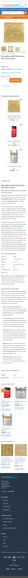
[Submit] (25, 12)
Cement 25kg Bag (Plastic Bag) (6, 402)
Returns (5, 525)
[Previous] (3, 32)
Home (2, 52)
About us (5, 537)
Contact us (5, 546)
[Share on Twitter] (5, 86)
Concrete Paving (11, 53)
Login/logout (6, 509)
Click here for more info (18, 17)
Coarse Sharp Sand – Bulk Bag (6, 429)
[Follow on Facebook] (13, 560)
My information (7, 506)
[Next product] (2, 63)
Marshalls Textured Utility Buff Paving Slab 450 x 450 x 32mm (20, 461)
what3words (8, 361)
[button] (2, 5)
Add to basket (15, 80)
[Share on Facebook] (2, 86)
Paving (4, 53)
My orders (5, 500)
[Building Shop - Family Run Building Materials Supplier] (13, 5)
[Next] (24, 32)
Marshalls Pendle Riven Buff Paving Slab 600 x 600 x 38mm (7, 460)
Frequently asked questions (9, 528)
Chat (4, 540)
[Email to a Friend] (8, 86)
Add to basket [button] (5, 409)
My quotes (5, 503)
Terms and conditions (8, 518)
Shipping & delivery (7, 521)
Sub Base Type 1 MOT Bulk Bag (20, 402)
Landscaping (23, 52)
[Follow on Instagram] (15, 560)
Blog (4, 543)
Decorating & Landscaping (12, 52)
